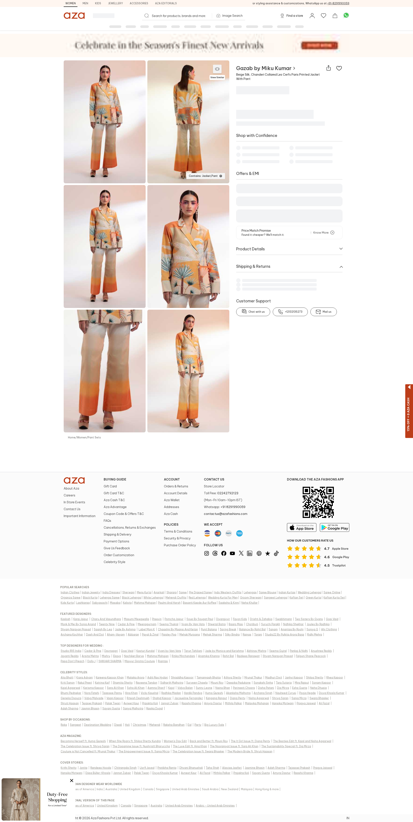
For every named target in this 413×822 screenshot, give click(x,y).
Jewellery (115, 3)
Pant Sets (94, 437)
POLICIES (171, 525)
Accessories (139, 3)
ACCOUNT (172, 479)
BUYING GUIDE (115, 479)
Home (72, 437)
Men (85, 3)
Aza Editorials (166, 3)
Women (70, 3)
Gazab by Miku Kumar (263, 68)
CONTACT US (214, 479)
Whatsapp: (224, 507)
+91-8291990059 (338, 3)
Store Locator (214, 486)
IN (348, 818)
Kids (98, 3)
